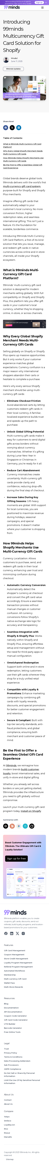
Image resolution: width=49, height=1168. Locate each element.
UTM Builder (9, 1024)
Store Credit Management (16, 959)
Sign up (39, 2)
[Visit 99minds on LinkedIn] (12, 933)
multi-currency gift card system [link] (21, 186)
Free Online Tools (12, 1032)
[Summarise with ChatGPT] (5, 826)
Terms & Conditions (13, 1057)
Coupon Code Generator (15, 1016)
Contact (8, 1100)
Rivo (6, 1129)
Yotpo (7, 1117)
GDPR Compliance (12, 1069)
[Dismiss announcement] (46, 3)
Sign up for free (16, 858)
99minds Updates (13, 69)
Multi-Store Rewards (13, 987)
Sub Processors (11, 1065)
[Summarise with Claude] (12, 826)
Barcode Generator (13, 1028)
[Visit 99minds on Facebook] (6, 933)
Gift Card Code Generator (16, 1020)
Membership (10, 975)
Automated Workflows (14, 971)
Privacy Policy (10, 1053)
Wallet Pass (9, 983)
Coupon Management (14, 954)
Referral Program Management (18, 967)
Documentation (11, 1008)
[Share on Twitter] (12, 127)
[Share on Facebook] (5, 127)
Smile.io (7, 1121)
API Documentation (13, 1012)
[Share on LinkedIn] (18, 127)
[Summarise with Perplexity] (25, 826)
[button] (42, 7)
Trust (6, 1049)
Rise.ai (7, 1133)
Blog (6, 1004)
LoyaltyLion (9, 1125)
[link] (12, 7)
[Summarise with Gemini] (18, 826)
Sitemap (10, 1159)
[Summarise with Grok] (31, 826)
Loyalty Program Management (18, 963)
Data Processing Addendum (17, 1061)
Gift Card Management (14, 950)
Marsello (8, 1137)
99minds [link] (11, 765)
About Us (8, 1104)
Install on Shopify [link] (31, 811)
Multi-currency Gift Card (15, 979)
